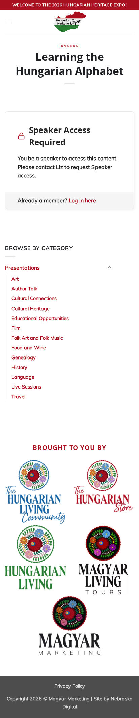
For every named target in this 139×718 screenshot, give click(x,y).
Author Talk (24, 289)
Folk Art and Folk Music (37, 338)
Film (16, 328)
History (19, 367)
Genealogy (23, 357)
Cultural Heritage (30, 309)
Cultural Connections (34, 298)
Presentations (22, 267)
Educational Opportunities (40, 318)
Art (15, 279)
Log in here (82, 200)
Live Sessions (26, 387)
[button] (9, 21)
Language (69, 45)
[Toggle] (109, 268)
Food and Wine (28, 348)
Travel (18, 397)
